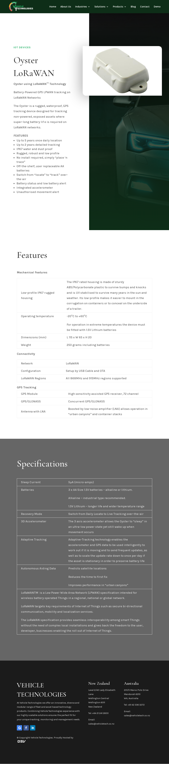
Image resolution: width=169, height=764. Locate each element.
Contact (145, 6)
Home (52, 6)
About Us (65, 6)
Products (118, 6)
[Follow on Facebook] (26, 727)
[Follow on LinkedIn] (32, 727)
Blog (133, 6)
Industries (81, 6)
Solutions (99, 6)
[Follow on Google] (19, 727)
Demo (157, 6)
